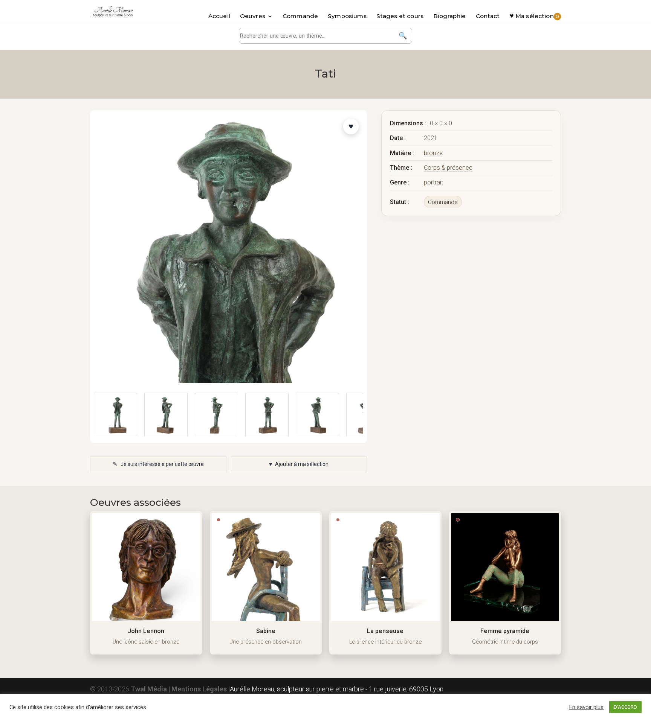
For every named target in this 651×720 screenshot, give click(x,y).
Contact (488, 17)
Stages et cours (399, 17)
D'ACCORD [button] (625, 707)
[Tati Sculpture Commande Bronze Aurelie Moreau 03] (317, 414)
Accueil (219, 17)
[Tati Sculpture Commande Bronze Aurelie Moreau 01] (216, 414)
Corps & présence (448, 167)
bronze (433, 153)
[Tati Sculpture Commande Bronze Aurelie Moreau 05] (115, 414)
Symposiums (347, 17)
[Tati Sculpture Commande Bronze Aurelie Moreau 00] (166, 414)
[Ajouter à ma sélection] (351, 126)
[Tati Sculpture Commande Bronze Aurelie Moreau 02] (267, 414)
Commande (300, 17)
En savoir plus (586, 707)
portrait (433, 182)
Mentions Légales (199, 689)
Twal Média (149, 689)
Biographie (449, 17)
